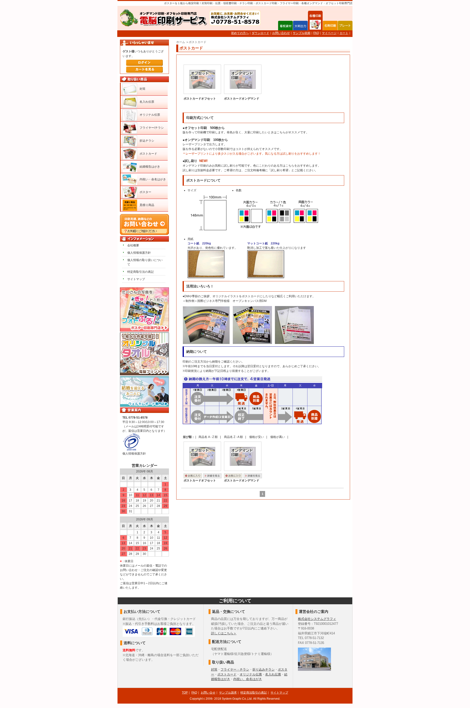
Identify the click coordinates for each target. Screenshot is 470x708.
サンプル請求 (228, 692)
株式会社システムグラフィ (317, 619)
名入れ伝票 (147, 101)
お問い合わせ (281, 33)
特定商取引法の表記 (140, 272)
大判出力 (300, 25)
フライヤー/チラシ (152, 127)
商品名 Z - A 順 (233, 437)
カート (344, 33)
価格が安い (256, 437)
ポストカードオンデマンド (241, 98)
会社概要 (133, 245)
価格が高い (277, 437)
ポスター (145, 192)
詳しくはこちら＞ (223, 633)
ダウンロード (260, 33)
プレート (345, 25)
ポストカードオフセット (200, 98)
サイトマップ (136, 279)
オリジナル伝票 (150, 114)
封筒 (142, 89)
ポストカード (197, 42)
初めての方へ (240, 33)
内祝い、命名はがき (247, 679)
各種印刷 (315, 25)
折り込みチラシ (263, 669)
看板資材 (285, 25)
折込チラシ (147, 140)
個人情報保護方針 (139, 252)
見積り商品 (147, 205)
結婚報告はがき (150, 166)
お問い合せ (208, 692)
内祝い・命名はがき (153, 179)
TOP (185, 692)
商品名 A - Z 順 (208, 437)
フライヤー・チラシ (235, 669)
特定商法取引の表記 (253, 692)
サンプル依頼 (301, 33)
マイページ (329, 33)
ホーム (180, 42)
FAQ (316, 33)
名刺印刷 (330, 25)
